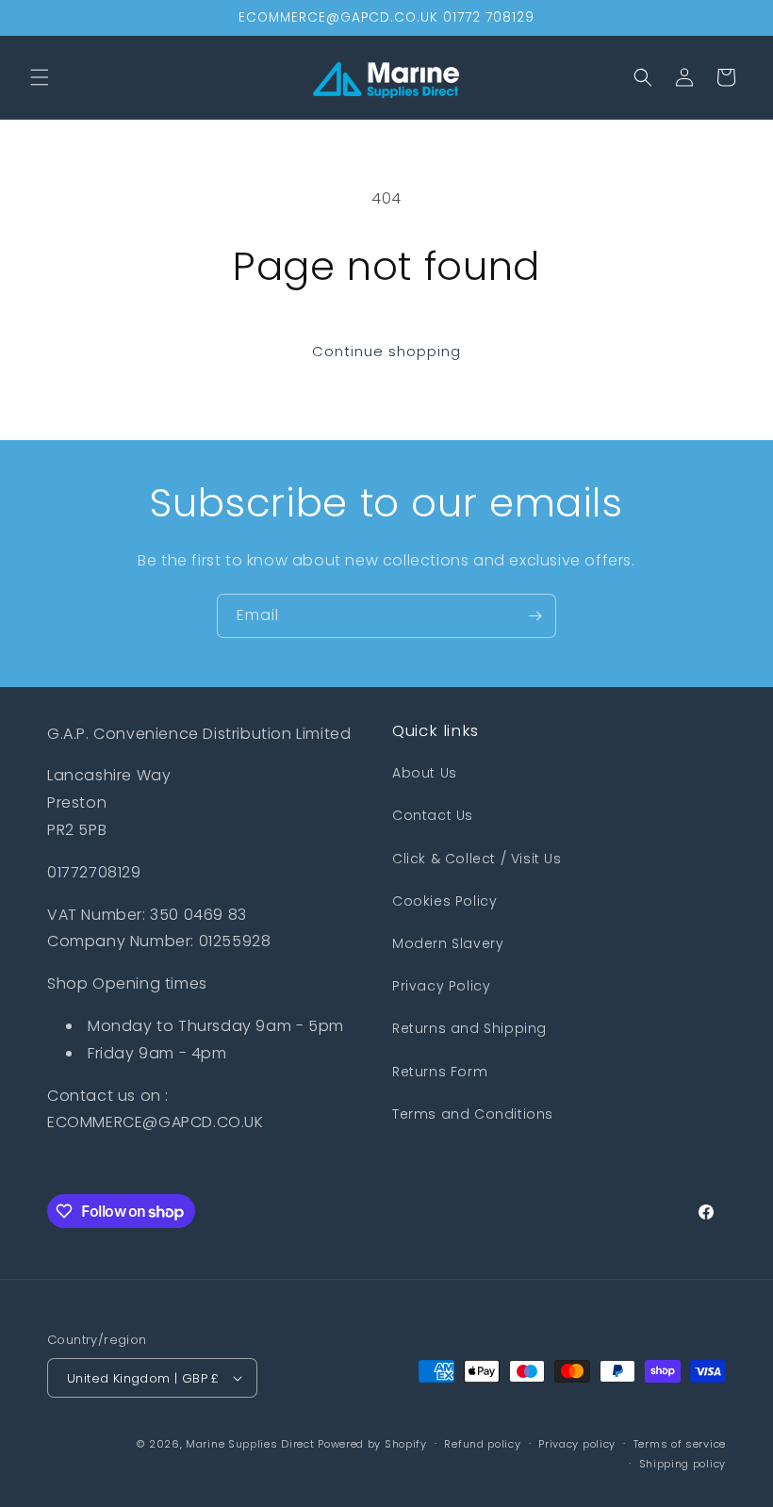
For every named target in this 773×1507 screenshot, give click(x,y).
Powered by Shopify (372, 1443)
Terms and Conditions (472, 1114)
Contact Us (432, 815)
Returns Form (439, 1071)
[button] (39, 77)
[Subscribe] (534, 616)
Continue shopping (386, 351)
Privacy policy (577, 1443)
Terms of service (679, 1443)
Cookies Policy (444, 901)
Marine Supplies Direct (250, 1443)
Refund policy (482, 1443)
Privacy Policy (441, 985)
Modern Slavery (447, 943)
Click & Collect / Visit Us (477, 858)
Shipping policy (683, 1463)
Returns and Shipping (469, 1028)
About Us (424, 772)
